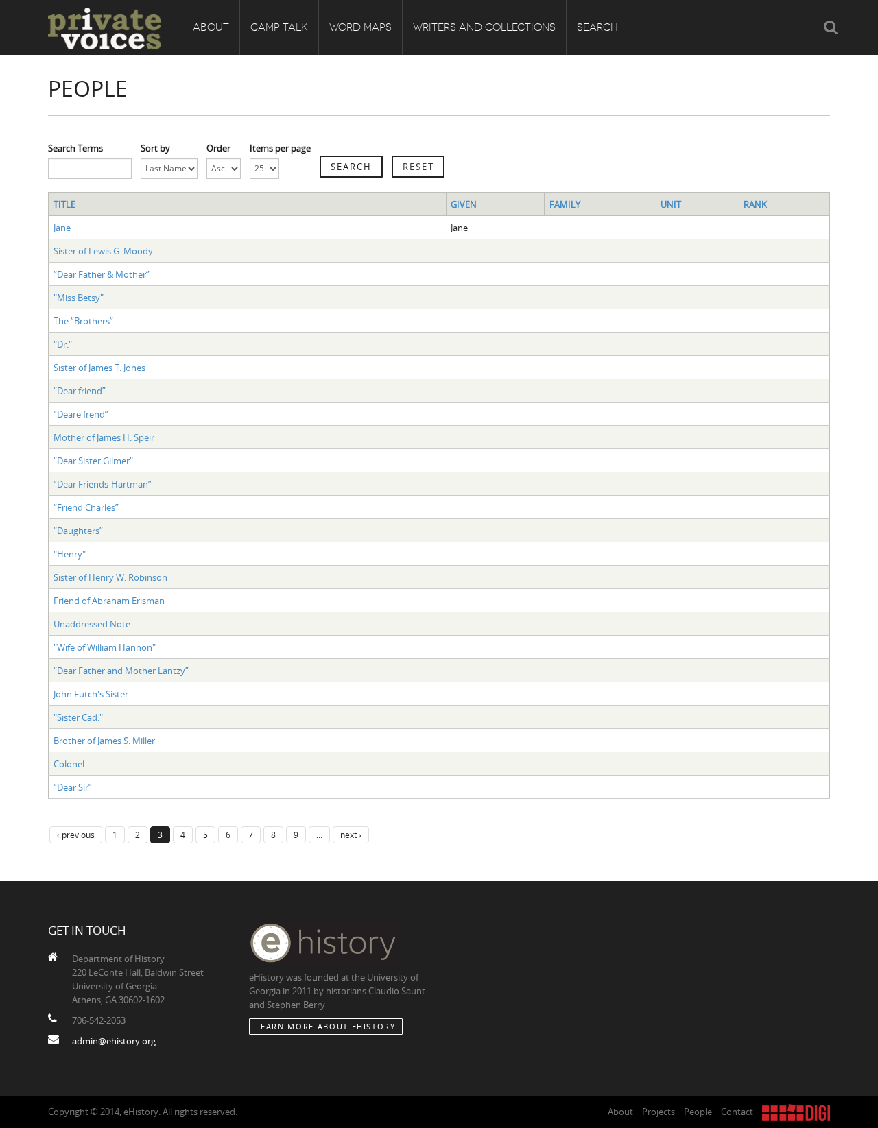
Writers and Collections (484, 27)
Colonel (69, 764)
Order (218, 148)
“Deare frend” (81, 414)
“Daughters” (78, 531)
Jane (62, 227)
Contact (737, 1111)
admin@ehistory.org (114, 1041)
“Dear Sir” (73, 787)
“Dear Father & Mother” (102, 274)
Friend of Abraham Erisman (109, 601)
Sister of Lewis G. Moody (103, 251)
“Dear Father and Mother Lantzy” (121, 670)
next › (350, 834)
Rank (755, 204)
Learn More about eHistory (326, 1026)
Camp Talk (279, 27)
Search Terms (75, 148)
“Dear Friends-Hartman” (103, 484)
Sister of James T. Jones (99, 367)
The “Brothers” (83, 321)
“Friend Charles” (86, 507)
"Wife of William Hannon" (105, 647)
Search (597, 27)
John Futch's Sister (91, 694)
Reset (418, 166)
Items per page (280, 148)
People (698, 1111)
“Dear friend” (80, 391)
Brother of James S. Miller (104, 740)
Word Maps (360, 27)
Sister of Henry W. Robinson (110, 577)
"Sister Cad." (78, 717)
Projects (658, 1111)
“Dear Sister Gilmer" (93, 461)
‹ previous (76, 834)
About (211, 27)
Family (564, 204)
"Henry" (70, 554)
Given (464, 204)
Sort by (155, 148)
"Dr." (63, 344)
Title (64, 204)
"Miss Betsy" (79, 297)
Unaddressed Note (92, 624)
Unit (671, 204)
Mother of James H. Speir (104, 437)
